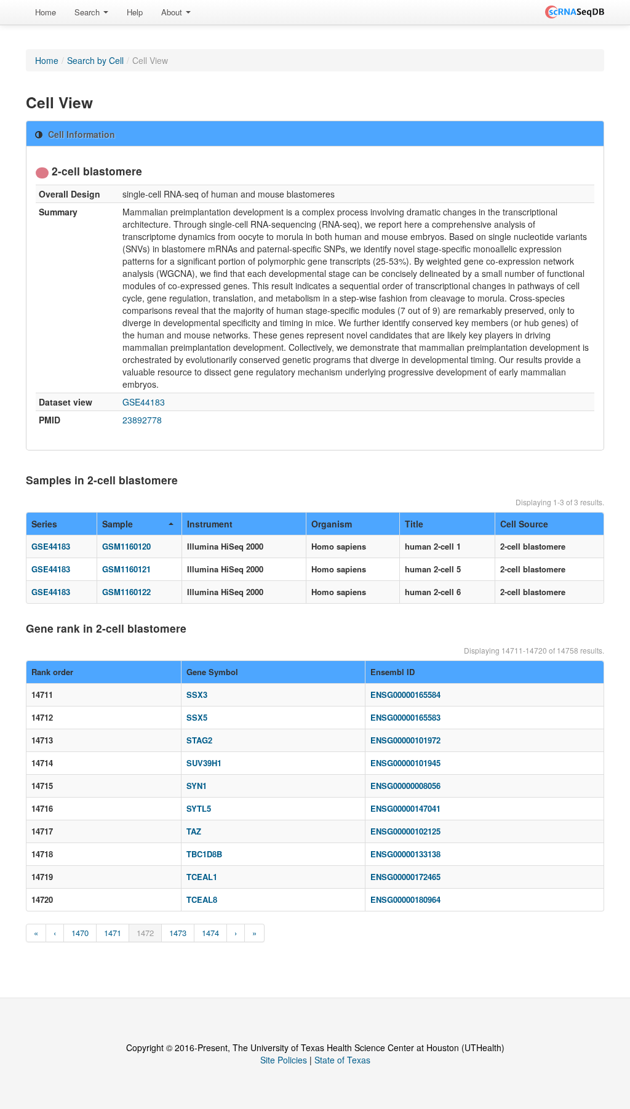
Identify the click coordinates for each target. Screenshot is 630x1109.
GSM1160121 (126, 569)
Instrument (210, 524)
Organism (331, 524)
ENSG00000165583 (405, 717)
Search (88, 12)
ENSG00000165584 (405, 694)
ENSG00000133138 (405, 854)
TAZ (193, 831)
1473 (177, 933)
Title (414, 524)
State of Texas (342, 1060)
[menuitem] (45, 12)
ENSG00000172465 (405, 877)
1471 (112, 933)
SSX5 (196, 717)
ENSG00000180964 (405, 899)
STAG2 (199, 740)
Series (44, 524)
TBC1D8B (204, 854)
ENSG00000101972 (405, 740)
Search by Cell (95, 60)
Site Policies (283, 1060)
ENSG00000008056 (405, 785)
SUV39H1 (203, 763)
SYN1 (196, 785)
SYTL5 (198, 808)
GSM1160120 (126, 546)
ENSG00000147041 (405, 808)
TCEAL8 (201, 899)
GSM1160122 (126, 592)
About (173, 12)
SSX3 (196, 694)
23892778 (142, 420)
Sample (117, 524)
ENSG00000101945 (405, 763)
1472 (145, 933)
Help (135, 12)
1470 (80, 933)
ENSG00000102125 (405, 831)
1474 (210, 933)
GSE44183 (143, 402)
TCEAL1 (201, 877)
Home (45, 12)
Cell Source (524, 524)
